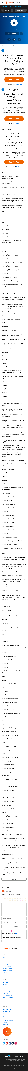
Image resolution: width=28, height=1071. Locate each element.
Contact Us (5, 1024)
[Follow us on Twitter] (4, 1043)
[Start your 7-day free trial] (7, 1031)
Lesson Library (4, 6)
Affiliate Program (6, 1002)
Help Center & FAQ (7, 1009)
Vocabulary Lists (6, 964)
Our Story (5, 984)
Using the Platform (7, 1018)
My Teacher (5, 972)
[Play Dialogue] (2, 50)
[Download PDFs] (19, 39)
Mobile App (5, 975)
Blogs (4, 999)
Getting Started (6, 1011)
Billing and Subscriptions (8, 1013)
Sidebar (21, 10)
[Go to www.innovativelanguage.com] (14, 1056)
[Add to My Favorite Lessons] (9, 39)
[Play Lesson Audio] (14, 22)
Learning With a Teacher (8, 1022)
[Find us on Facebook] (10, 1043)
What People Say (7, 989)
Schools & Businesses (8, 997)
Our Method (5, 982)
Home (4, 957)
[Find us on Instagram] (15, 1043)
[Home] (13, 3)
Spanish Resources (7, 970)
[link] (12, 10)
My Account (5, 1016)
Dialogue (4, 46)
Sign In (7, 894)
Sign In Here (19, 84)
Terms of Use (17, 1062)
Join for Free (14, 79)
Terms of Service (20, 1066)
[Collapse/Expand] (14, 887)
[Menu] (2, 2)
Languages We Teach (8, 995)
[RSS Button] (2, 891)
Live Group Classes (7, 968)
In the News (5, 993)
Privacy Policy (10, 1062)
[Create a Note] (14, 39)
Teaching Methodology (8, 1020)
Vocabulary (12, 46)
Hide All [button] (14, 879)
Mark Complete (12, 33)
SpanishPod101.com (19, 1060)
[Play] (2, 89)
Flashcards (5, 961)
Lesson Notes (21, 46)
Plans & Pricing (6, 991)
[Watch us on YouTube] (7, 1043)
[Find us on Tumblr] (12, 1043)
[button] (25, 2)
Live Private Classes (7, 966)
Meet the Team (6, 986)
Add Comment (14, 926)
